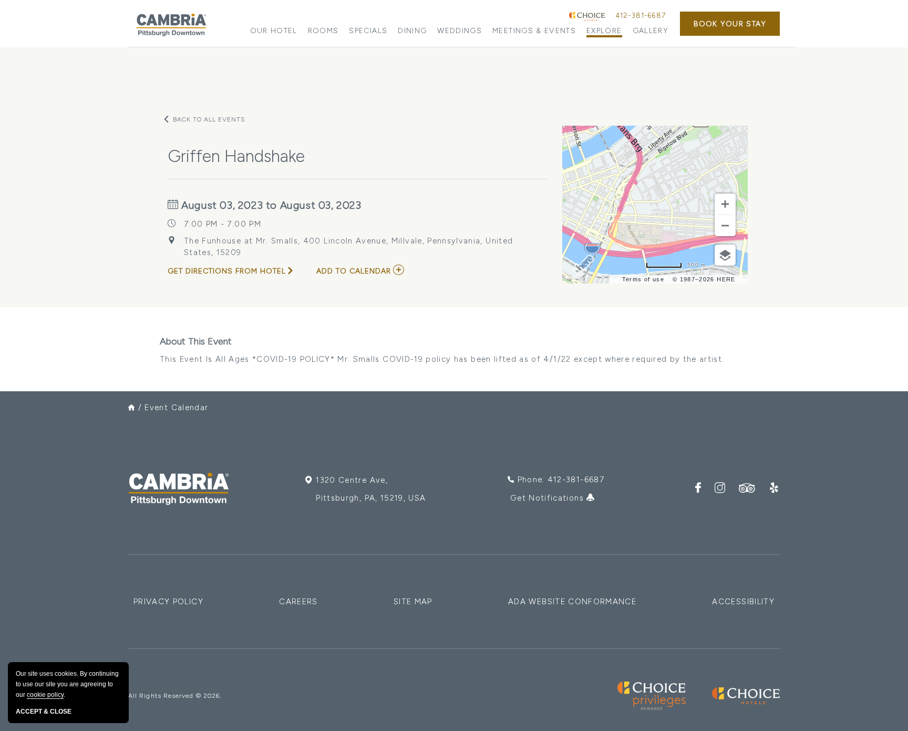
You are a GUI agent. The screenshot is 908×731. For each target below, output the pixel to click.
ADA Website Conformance (572, 601)
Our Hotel (273, 30)
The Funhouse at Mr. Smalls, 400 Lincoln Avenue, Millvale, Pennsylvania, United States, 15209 (348, 246)
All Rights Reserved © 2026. (174, 695)
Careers (298, 601)
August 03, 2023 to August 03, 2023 (270, 205)
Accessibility (743, 601)
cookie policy (45, 694)
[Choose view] (725, 255)
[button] (730, 24)
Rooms (323, 30)
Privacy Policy (168, 601)
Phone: (561, 479)
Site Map (413, 601)
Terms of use (643, 279)
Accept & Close (43, 711)
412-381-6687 (640, 15)
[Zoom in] (725, 204)
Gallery (650, 30)
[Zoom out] (725, 225)
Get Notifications (548, 498)
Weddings (459, 30)
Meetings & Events (534, 30)
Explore (604, 30)
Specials (368, 30)
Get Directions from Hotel (227, 271)
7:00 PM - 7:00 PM (222, 224)
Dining (412, 30)
